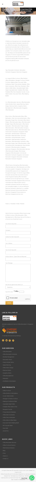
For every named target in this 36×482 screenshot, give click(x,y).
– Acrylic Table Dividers (8, 396)
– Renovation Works (7, 359)
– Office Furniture (6, 390)
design (25, 169)
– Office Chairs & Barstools (8, 417)
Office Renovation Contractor (19, 141)
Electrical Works (13, 106)
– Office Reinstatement (7, 375)
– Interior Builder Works (8, 362)
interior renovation (17, 43)
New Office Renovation (21, 143)
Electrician (19, 188)
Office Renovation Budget (11, 151)
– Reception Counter (7, 409)
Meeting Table (14, 82)
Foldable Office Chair (10, 92)
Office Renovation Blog (18, 116)
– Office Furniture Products (8, 445)
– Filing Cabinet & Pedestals (9, 412)
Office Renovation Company (21, 127)
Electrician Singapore (21, 72)
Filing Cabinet (18, 84)
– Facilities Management (8, 357)
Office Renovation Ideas (15, 122)
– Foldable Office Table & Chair (9, 406)
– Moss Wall (5, 428)
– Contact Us (5, 458)
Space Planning (21, 104)
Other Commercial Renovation (19, 118)
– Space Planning (6, 365)
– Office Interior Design (7, 367)
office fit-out (11, 45)
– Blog (3, 450)
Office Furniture (16, 78)
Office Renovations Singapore (18, 147)
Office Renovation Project (18, 126)
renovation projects (12, 186)
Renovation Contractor (13, 70)
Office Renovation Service (11, 129)
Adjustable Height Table (22, 88)
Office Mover (17, 217)
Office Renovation (12, 102)
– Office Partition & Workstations (10, 393)
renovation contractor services (12, 184)
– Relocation (5, 378)
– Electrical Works (6, 370)
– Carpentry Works (6, 373)
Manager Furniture (20, 80)
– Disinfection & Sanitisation (9, 381)
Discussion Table (22, 82)
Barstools (23, 86)
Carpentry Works (22, 106)
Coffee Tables (12, 88)
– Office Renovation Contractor (9, 354)
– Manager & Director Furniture (10, 398)
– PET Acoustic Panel (7, 425)
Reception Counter (20, 92)
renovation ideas (26, 41)
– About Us (5, 456)
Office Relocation (9, 110)
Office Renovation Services (23, 149)
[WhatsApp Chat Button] (31, 477)
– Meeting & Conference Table (9, 401)
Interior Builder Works (10, 104)
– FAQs (4, 453)
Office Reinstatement (10, 167)
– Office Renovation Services (9, 442)
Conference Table (9, 84)
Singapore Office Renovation (12, 153)
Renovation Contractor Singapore (13, 158)
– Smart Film (5, 431)
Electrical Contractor (10, 190)
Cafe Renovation (16, 133)
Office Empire (24, 47)
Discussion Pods (17, 93)
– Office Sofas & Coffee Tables (9, 420)
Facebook (13, 203)
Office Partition (23, 78)
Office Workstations (10, 80)
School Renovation (16, 137)
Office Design (22, 151)
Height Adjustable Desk (11, 90)
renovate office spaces (20, 52)
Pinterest (22, 203)
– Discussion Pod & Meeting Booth (10, 422)
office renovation (25, 54)
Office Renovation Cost (24, 129)
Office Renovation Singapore (20, 108)
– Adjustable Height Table (8, 404)
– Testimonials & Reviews (8, 447)
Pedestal (24, 84)
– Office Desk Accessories (8, 414)
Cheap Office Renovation (16, 124)
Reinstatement (9, 108)
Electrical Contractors (10, 188)
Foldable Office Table (23, 90)
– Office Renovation (7, 351)
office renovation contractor (22, 58)
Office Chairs (18, 86)
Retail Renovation (16, 135)
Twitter (17, 203)
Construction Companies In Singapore (14, 131)
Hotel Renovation (16, 139)
